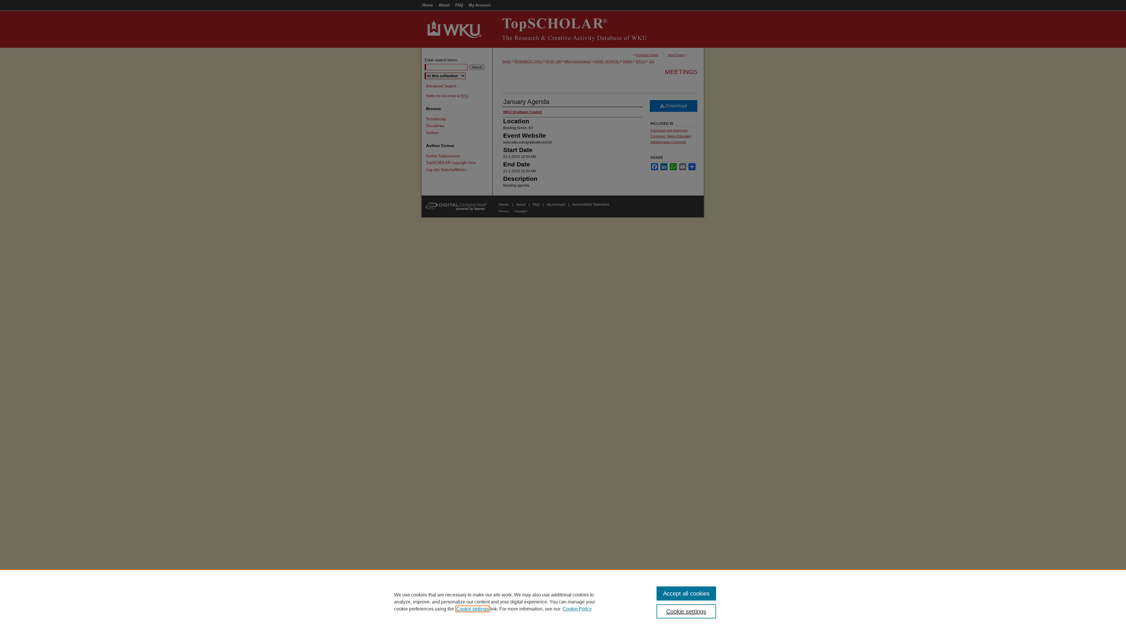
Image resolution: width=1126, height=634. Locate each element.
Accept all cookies (686, 593)
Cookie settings (472, 608)
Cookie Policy (577, 608)
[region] (563, 601)
